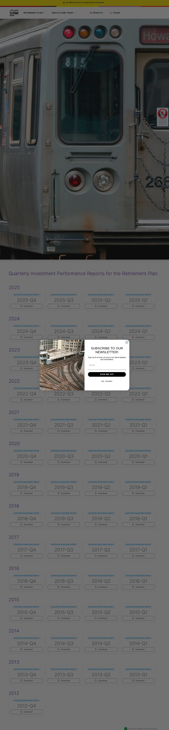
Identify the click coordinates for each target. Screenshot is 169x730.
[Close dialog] (126, 342)
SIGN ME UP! (107, 374)
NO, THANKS (107, 381)
